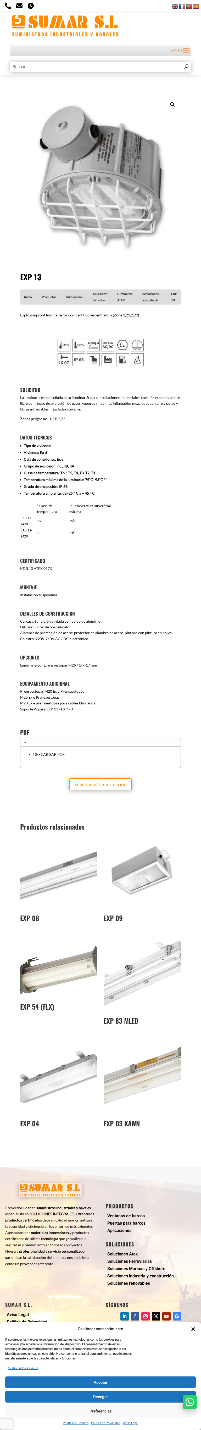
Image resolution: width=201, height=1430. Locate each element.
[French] (182, 6)
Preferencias (101, 1411)
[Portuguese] (189, 6)
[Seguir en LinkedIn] (124, 1316)
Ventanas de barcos (126, 1215)
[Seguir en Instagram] (145, 1316)
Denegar (100, 1396)
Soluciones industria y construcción (140, 1275)
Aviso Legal (130, 1423)
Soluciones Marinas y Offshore (136, 1268)
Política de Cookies (75, 1423)
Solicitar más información (100, 784)
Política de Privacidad (105, 1423)
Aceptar (100, 1382)
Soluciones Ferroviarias (129, 1261)
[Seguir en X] (156, 1316)
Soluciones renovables (128, 1283)
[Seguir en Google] (177, 1316)
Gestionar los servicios (23, 1368)
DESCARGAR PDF (49, 754)
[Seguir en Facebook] (135, 1316)
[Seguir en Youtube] (166, 1316)
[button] (193, 1329)
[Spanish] (196, 6)
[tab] (100, 742)
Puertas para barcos (126, 1223)
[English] (175, 6)
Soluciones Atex (122, 1254)
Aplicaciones (119, 1230)
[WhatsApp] (190, 1402)
